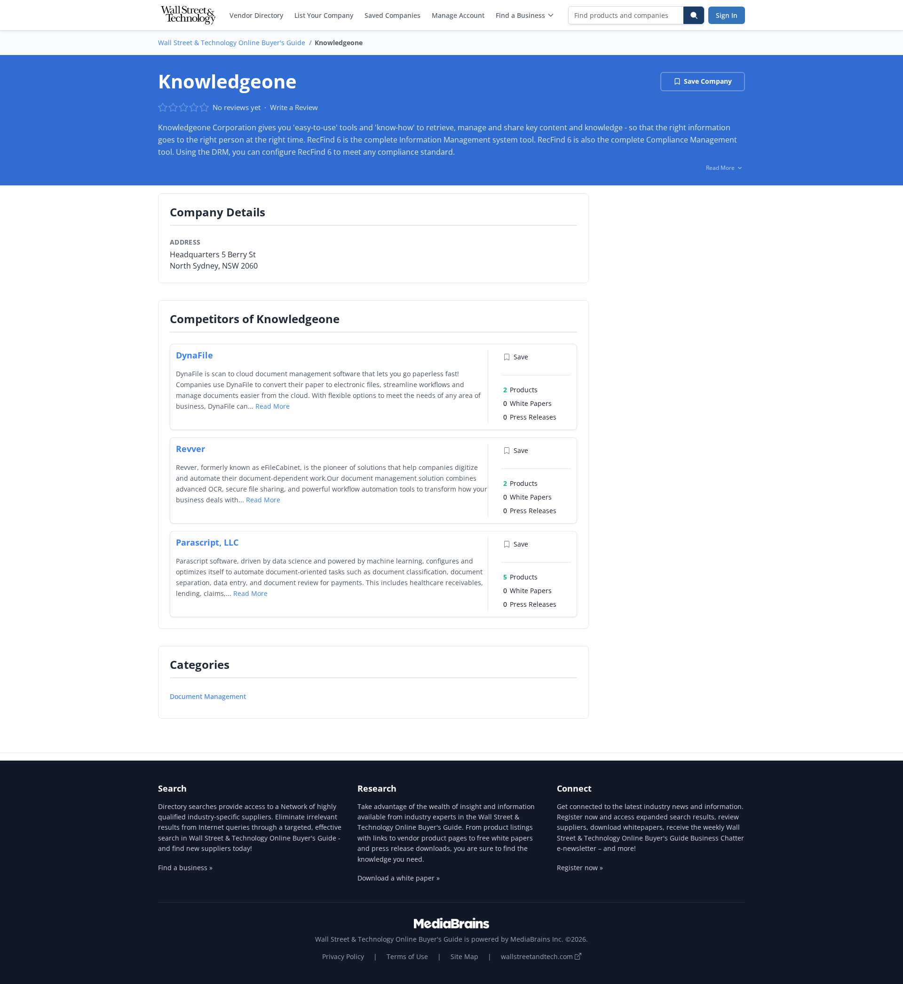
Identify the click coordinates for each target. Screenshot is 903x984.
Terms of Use (407, 956)
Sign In (726, 15)
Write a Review (294, 107)
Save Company (708, 81)
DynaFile (194, 355)
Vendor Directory (256, 15)
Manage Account (458, 15)
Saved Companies (392, 15)
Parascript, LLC (207, 542)
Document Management (208, 696)
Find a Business (520, 15)
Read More (272, 406)
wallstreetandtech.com (538, 956)
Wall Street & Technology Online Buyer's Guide (231, 42)
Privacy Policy (343, 956)
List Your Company (323, 15)
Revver (190, 448)
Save (521, 356)
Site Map (464, 956)
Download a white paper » (398, 877)
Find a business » (185, 867)
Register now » (580, 867)
